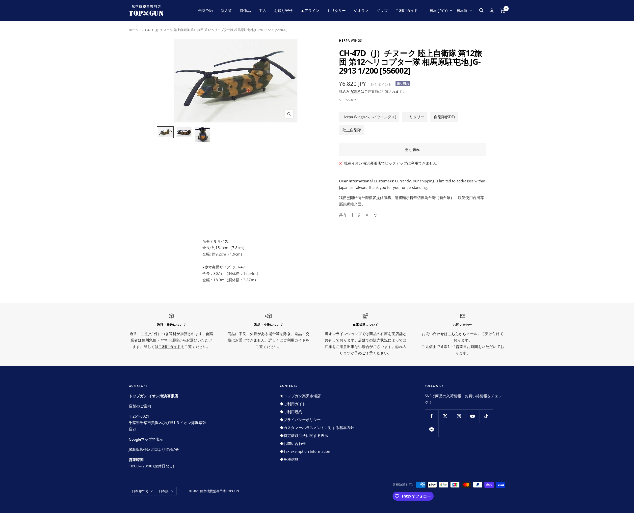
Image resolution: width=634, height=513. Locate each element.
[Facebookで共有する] (352, 215)
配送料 (355, 91)
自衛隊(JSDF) (444, 116)
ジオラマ (361, 10)
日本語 (462, 10)
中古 (262, 10)
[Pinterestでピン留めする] (359, 215)
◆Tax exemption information (305, 451)
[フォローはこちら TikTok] (486, 416)
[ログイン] (492, 10)
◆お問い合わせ (293, 443)
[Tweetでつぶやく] (367, 215)
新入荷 (226, 10)
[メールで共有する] (375, 215)
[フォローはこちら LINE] (431, 430)
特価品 (245, 10)
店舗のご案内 (140, 405)
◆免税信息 (289, 459)
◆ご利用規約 (291, 411)
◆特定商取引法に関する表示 (304, 435)
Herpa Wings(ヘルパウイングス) (369, 116)
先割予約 (205, 10)
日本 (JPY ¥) (439, 10)
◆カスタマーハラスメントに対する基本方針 (317, 427)
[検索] (481, 10)
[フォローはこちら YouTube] (472, 416)
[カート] (502, 10)
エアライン (310, 10)
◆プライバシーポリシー (300, 419)
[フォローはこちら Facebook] (431, 416)
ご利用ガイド (407, 10)
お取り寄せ (283, 10)
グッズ (382, 10)
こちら (453, 333)
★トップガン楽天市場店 (300, 395)
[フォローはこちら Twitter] (445, 416)
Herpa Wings (350, 40)
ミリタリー (336, 10)
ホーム (133, 30)
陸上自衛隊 (352, 129)
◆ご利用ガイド (293, 403)
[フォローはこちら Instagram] (459, 416)
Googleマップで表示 (146, 439)
